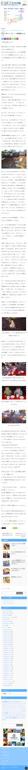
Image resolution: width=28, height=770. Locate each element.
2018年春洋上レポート (8, 654)
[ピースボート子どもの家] (11, 3)
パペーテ (19, 710)
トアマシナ (11, 708)
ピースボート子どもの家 (10, 767)
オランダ (16, 703)
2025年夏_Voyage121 (7, 635)
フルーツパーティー (18, 712)
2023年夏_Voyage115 (7, 644)
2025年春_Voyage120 (7, 637)
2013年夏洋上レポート (8, 666)
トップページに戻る (5, 588)
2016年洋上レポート (7, 660)
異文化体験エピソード (6, 751)
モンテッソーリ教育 (7, 683)
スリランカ (20, 707)
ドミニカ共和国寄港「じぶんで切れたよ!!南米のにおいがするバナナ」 (18, 562)
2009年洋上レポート (7, 679)
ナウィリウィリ (16, 708)
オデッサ (12, 703)
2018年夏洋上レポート (8, 652)
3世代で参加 (5, 619)
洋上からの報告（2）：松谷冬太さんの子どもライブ (7, 534)
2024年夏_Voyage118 (7, 639)
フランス (10, 712)
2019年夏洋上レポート (8, 648)
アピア (22, 701)
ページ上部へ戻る (26, 768)
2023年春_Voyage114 (7, 646)
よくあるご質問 (5, 761)
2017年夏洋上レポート (8, 656)
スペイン (15, 707)
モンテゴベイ (9, 715)
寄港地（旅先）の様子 (7, 613)
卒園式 (13, 718)
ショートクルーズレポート (8, 681)
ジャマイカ (9, 707)
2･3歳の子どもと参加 (6, 621)
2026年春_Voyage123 (7, 631)
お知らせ (4, 625)
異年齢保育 (3, 31)
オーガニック (21, 703)
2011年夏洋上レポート (19, 30)
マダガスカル (23, 714)
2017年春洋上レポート (8, 658)
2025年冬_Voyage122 (7, 633)
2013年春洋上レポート (8, 668)
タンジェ (4, 708)
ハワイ (8, 710)
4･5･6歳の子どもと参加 (7, 623)
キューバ (13, 705)
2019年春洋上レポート (8, 650)
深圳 (5, 719)
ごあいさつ (4, 764)
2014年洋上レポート (7, 664)
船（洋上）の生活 (6, 615)
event (4, 701)
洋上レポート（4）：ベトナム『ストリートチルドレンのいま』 (20, 535)
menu (25, 1)
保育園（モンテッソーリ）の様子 (7, 30)
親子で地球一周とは (6, 748)
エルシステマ (8, 703)
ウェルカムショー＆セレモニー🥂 (9, 600)
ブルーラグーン (13, 714)
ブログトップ (5, 627)
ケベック (17, 705)
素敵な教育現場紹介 (7, 685)
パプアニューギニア (13, 710)
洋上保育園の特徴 (5, 754)
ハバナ (20, 708)
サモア (20, 705)
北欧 (9, 717)
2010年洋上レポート (7, 677)
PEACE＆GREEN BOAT (14, 701)
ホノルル (18, 714)
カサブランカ (8, 705)
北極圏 (6, 717)
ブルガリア (7, 714)
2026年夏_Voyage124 (7, 629)
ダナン (8, 708)
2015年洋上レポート (7, 662)
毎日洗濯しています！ (16, 576)
